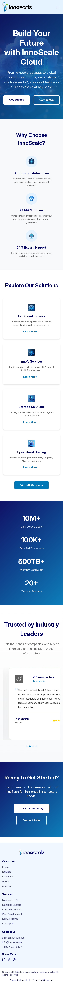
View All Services (31, 485)
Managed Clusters (11, 904)
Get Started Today (31, 808)
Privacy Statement (18, 980)
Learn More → (31, 331)
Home (5, 867)
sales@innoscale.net (13, 937)
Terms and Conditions (42, 980)
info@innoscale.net (12, 942)
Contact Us (46, 100)
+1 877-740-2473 (12, 947)
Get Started (16, 99)
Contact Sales (31, 820)
